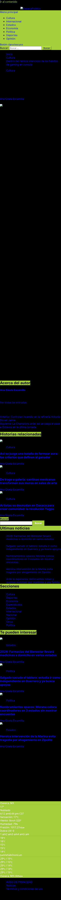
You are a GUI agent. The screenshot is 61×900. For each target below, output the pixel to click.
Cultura (10, 18)
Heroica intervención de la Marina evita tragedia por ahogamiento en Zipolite (29, 571)
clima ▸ (11, 876)
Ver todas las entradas (13, 402)
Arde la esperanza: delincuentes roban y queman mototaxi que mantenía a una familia (33, 581)
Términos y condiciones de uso (24, 889)
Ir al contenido (8, 1)
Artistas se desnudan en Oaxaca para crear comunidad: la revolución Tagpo (27, 507)
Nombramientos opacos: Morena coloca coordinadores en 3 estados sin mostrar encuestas (30, 559)
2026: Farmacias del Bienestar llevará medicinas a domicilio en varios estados (30, 537)
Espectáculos (14, 604)
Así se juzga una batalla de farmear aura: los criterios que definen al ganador (29, 455)
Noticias (11, 885)
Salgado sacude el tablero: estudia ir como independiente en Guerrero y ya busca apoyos (33, 547)
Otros (9, 621)
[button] (9, 12)
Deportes (11, 35)
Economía (12, 28)
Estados (11, 24)
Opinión (10, 38)
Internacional (13, 21)
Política (10, 31)
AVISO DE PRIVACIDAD (19, 882)
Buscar (4, 518)
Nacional (11, 614)
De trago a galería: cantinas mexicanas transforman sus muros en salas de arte (28, 481)
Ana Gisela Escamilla (12, 99)
